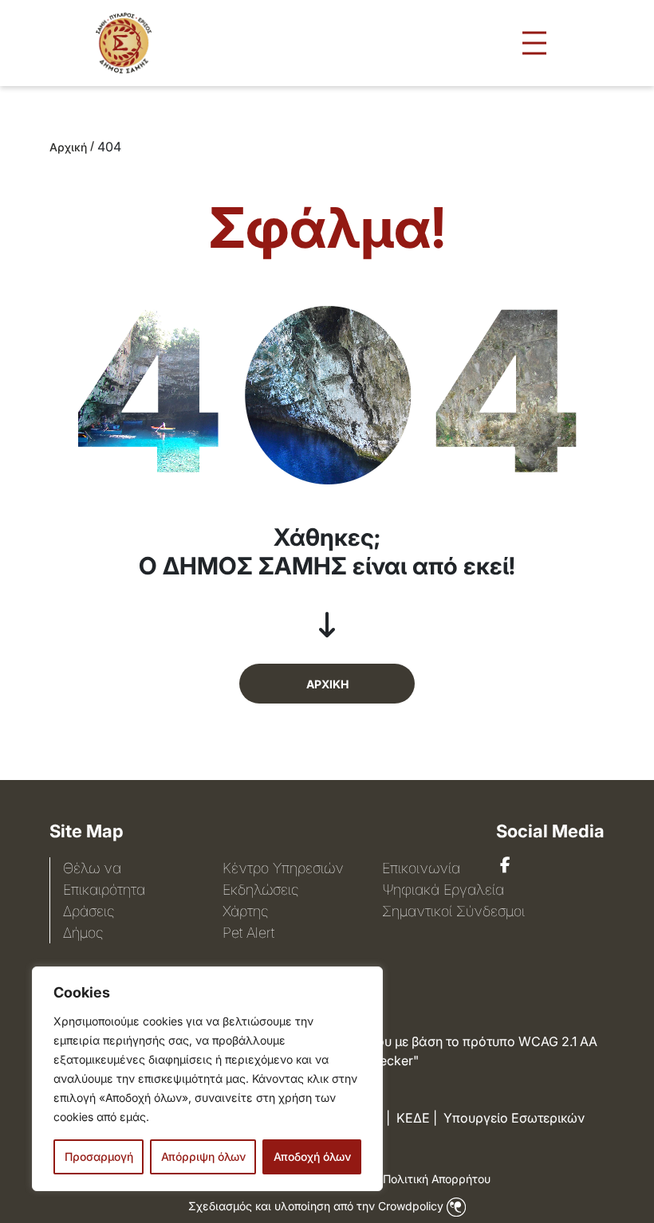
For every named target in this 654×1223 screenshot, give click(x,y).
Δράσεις (88, 911)
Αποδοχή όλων (312, 1156)
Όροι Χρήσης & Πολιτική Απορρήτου (394, 1179)
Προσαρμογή (99, 1156)
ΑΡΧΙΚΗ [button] (327, 684)
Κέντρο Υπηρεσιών (283, 868)
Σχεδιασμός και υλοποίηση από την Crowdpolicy (317, 1206)
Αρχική (68, 147)
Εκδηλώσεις (260, 889)
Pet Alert (248, 932)
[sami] (505, 865)
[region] (207, 1078)
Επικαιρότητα (104, 889)
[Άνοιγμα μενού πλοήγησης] (534, 43)
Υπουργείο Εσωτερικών (514, 1118)
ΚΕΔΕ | (416, 1118)
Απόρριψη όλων (203, 1156)
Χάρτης (245, 911)
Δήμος (83, 932)
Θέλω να (92, 868)
